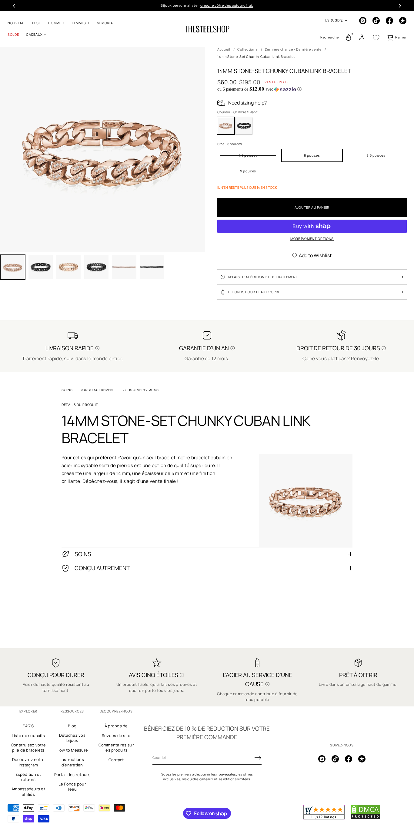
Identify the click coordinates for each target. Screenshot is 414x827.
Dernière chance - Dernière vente (293, 49)
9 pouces (248, 171)
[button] (329, 37)
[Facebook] (389, 20)
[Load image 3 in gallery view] (40, 267)
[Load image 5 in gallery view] (96, 267)
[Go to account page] (362, 37)
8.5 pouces (376, 155)
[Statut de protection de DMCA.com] (365, 818)
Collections (247, 49)
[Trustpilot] (402, 20)
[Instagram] (362, 20)
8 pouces (312, 155)
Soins (67, 389)
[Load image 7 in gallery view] (152, 267)
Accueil (223, 49)
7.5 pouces (248, 155)
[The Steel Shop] (207, 29)
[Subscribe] (258, 757)
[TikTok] (376, 20)
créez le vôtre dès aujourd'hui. (226, 5)
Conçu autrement (97, 389)
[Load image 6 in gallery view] (124, 267)
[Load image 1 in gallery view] (13, 267)
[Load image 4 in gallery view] (68, 267)
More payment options (312, 238)
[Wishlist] (376, 38)
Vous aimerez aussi (141, 389)
